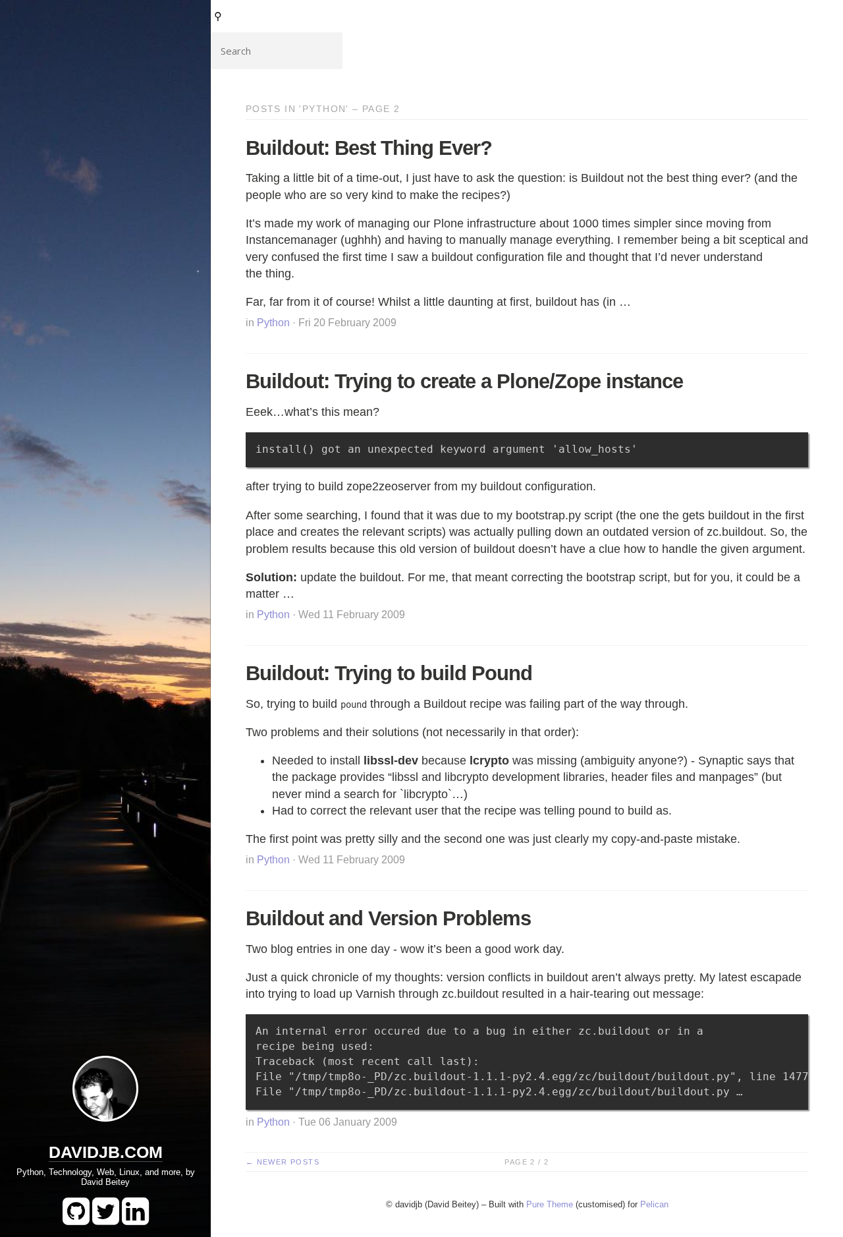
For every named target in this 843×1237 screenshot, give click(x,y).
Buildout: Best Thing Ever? (369, 147)
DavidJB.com (106, 1152)
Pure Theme (549, 1204)
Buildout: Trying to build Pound (389, 673)
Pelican (654, 1204)
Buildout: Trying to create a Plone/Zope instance (464, 381)
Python (273, 322)
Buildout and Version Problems (388, 918)
